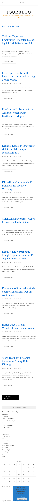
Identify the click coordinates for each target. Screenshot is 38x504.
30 (28, 481)
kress (3, 432)
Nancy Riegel (6, 47)
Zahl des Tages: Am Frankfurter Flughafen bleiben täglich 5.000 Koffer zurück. (18, 39)
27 (14, 481)
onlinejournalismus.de (8, 445)
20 (14, 478)
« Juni (3, 486)
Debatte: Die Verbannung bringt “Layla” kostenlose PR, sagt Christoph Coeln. (18, 255)
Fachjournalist (6, 423)
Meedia (4, 438)
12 (9, 475)
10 (33, 471)
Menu (6, 2)
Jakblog (4, 429)
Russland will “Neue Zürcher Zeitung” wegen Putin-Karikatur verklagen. (18, 112)
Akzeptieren (22, 499)
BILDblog (5, 414)
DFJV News (5, 416)
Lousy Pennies (6, 436)
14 (19, 475)
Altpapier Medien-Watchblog (10, 412)
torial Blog (5, 452)
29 (24, 481)
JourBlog (19, 12)
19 (9, 478)
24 (33, 478)
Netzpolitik (5, 443)
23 (28, 478)
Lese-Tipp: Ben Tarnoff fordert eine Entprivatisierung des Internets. (18, 76)
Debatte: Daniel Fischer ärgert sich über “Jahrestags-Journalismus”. (18, 149)
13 (14, 475)
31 (33, 481)
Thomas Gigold (6, 450)
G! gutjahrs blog (6, 427)
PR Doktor (5, 447)
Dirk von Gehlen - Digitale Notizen (11, 421)
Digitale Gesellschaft (7, 418)
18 (4, 478)
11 (4, 475)
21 (19, 478)
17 (33, 475)
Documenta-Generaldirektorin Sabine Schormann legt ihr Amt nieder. (18, 291)
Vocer (3, 456)
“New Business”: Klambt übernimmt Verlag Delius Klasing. (16, 361)
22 (24, 478)
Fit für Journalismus (7, 425)
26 (9, 481)
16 (28, 475)
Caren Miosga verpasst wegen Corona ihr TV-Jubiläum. (18, 220)
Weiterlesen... (9, 61)
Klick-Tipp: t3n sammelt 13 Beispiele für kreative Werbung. (17, 185)
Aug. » (8, 486)
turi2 (3, 454)
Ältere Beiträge (7, 397)
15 (24, 475)
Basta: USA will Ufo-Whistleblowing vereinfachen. (18, 326)
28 (19, 481)
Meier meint (5, 441)
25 (4, 481)
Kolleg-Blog (5, 434)
